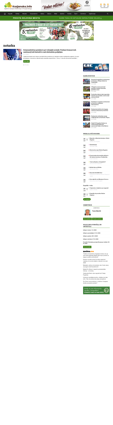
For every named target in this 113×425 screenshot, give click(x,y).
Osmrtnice (83, 13)
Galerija (17, 13)
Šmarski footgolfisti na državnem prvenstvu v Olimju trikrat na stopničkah (100, 81)
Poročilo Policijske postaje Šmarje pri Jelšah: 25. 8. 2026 (96, 242)
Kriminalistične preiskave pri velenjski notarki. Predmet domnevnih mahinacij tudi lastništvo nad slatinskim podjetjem (49, 51)
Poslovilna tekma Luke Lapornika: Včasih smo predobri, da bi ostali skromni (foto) (100, 96)
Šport (75, 13)
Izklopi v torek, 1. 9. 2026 (89, 230)
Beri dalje (26, 61)
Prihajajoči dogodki (91, 134)
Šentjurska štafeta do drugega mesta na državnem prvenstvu (99, 109)
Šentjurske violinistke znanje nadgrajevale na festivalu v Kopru (100, 116)
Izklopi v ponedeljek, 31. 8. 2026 (91, 233)
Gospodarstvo (34, 13)
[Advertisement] (94, 53)
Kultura (42, 13)
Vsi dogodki (87, 199)
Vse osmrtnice (87, 219)
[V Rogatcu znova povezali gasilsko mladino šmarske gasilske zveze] (86, 89)
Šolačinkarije (93, 144)
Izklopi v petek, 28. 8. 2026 (90, 236)
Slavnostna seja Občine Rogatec (99, 150)
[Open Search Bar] (108, 14)
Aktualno (24, 13)
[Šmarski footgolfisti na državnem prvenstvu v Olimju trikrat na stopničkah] (86, 81)
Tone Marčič (96, 211)
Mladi (55, 13)
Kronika (69, 13)
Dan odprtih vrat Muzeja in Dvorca (99, 179)
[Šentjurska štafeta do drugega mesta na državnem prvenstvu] (86, 111)
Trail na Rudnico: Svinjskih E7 (98, 162)
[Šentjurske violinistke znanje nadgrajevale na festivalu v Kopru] (86, 118)
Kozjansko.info (4, 14)
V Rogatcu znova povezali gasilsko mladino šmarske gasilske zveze (98, 88)
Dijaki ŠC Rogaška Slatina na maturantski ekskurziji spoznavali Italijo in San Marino (99, 124)
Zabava (49, 13)
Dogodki (10, 13)
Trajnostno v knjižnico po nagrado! (99, 188)
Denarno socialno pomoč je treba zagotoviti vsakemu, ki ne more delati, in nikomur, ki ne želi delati (95, 261)
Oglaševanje (92, 13)
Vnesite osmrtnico (97, 219)
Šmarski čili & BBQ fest (96, 172)
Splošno (62, 13)
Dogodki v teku (88, 185)
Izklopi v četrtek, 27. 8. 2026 (90, 239)
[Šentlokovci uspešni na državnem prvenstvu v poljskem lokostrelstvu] (86, 103)
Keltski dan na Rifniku (95, 167)
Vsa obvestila (87, 247)
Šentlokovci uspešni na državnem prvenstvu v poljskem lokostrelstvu (100, 103)
